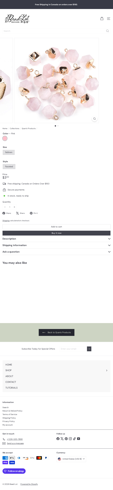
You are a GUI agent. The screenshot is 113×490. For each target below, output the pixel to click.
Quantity (7, 202)
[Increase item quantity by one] (14, 207)
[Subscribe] (89, 348)
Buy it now (57, 233)
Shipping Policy (9, 418)
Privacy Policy (9, 421)
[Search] (107, 30)
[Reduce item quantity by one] (5, 207)
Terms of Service (10, 414)
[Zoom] (94, 118)
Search (6, 407)
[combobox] (56, 30)
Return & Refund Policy (12, 411)
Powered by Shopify (29, 484)
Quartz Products (29, 128)
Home (5, 128)
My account (8, 425)
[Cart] (101, 18)
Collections (14, 128)
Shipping (6, 220)
